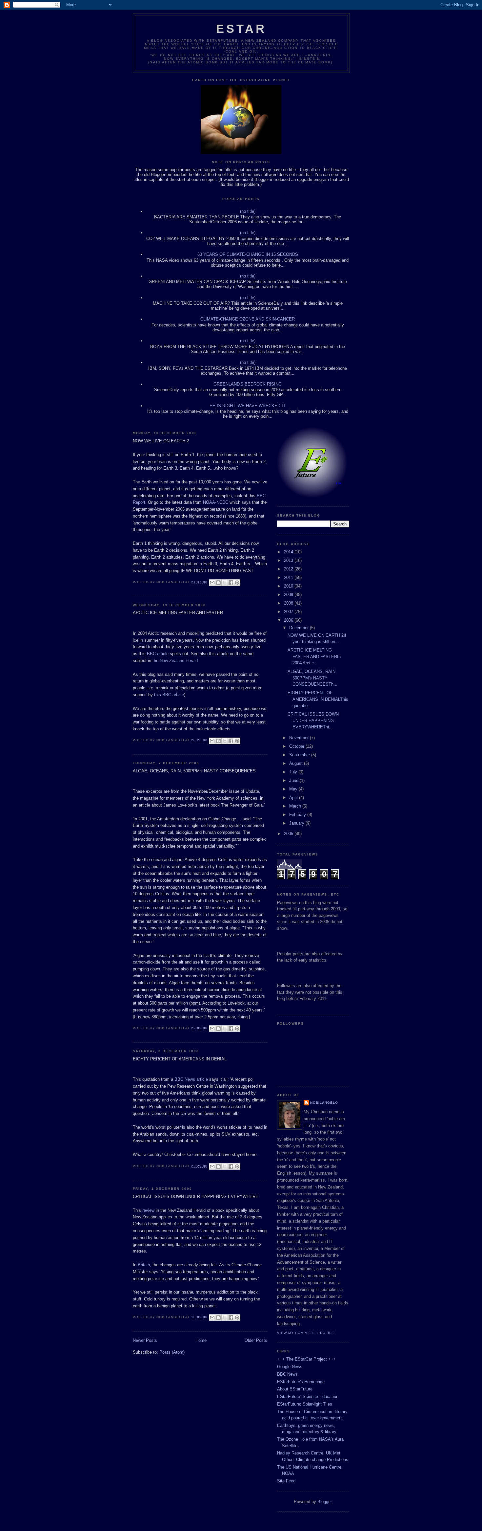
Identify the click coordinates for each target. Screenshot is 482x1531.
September (300, 754)
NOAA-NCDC (215, 502)
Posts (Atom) (172, 1352)
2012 (289, 568)
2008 (289, 603)
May (294, 789)
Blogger (324, 1501)
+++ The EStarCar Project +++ (306, 1359)
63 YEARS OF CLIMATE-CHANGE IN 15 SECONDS (247, 254)
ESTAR (241, 28)
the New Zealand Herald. (175, 660)
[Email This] (212, 582)
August (296, 763)
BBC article (158, 653)
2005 (289, 833)
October (297, 746)
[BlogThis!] (218, 582)
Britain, (144, 1264)
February (298, 814)
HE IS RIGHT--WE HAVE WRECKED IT (248, 405)
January (297, 823)
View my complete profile (305, 1333)
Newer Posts (145, 1340)
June (294, 780)
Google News (289, 1366)
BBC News (287, 1374)
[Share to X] (224, 582)
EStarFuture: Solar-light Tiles (304, 1404)
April (294, 797)
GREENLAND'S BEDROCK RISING (247, 384)
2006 (289, 620)
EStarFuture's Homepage (301, 1381)
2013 (289, 560)
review (149, 1210)
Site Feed (286, 1480)
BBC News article (191, 1079)
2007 (289, 611)
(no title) (247, 211)
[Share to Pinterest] (237, 582)
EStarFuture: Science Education (307, 1396)
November (299, 737)
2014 (289, 551)
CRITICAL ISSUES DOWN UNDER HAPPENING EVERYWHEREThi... (313, 720)
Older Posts (256, 1340)
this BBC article (169, 694)
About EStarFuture (294, 1389)
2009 (289, 594)
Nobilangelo (324, 1102)
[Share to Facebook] (231, 582)
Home (201, 1340)
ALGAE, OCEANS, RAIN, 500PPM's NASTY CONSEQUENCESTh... (312, 678)
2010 (289, 586)
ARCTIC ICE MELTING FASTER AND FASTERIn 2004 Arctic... (314, 656)
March (295, 806)
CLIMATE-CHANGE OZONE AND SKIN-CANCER (247, 319)
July (293, 771)
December (299, 627)
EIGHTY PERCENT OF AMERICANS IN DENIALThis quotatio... (318, 699)
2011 (289, 577)
